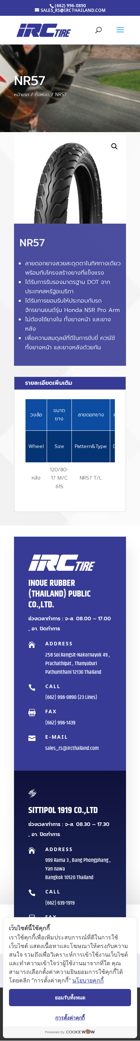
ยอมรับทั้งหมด (70, 997)
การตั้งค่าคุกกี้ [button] (70, 1017)
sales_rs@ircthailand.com (72, 748)
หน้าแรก (21, 94)
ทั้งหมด (42, 94)
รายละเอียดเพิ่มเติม (48, 383)
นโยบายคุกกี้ (88, 980)
